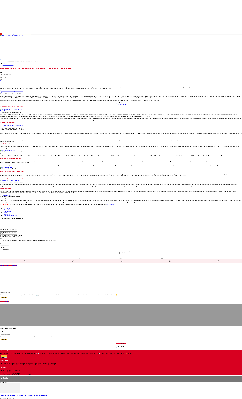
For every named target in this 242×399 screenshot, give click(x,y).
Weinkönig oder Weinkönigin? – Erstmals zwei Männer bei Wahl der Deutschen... (24, 395)
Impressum (5, 377)
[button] (180, 57)
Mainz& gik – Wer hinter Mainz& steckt (11, 373)
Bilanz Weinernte (6, 208)
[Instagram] (196, 33)
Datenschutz (5, 378)
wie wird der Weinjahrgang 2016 (10, 215)
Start (1, 61)
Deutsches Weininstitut (8, 209)
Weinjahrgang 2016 (7, 211)
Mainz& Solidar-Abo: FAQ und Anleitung (11, 370)
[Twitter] (198, 33)
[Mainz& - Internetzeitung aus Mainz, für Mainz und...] (19, 45)
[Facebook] (194, 33)
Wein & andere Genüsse (8, 65)
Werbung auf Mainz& (4, 301)
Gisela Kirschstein (5, 74)
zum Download (110, 204)
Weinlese (5, 212)
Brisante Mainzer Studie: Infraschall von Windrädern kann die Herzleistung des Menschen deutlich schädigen (32, 363)
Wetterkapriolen (6, 214)
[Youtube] (200, 33)
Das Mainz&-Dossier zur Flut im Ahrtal (8, 265)
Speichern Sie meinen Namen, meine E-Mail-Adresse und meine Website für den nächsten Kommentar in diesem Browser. (28, 240)
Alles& (3, 61)
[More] (45, 82)
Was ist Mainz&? (6, 372)
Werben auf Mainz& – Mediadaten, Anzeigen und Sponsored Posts (17, 374)
